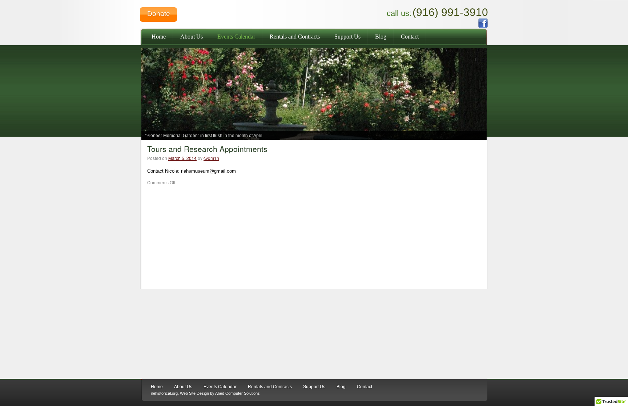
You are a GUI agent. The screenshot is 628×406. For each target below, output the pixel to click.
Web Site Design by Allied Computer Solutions (220, 393)
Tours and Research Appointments (207, 148)
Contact (410, 36)
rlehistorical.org (164, 393)
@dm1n (211, 158)
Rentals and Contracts (295, 36)
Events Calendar (236, 36)
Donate (158, 13)
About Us (191, 36)
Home (159, 36)
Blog (380, 36)
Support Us (347, 36)
